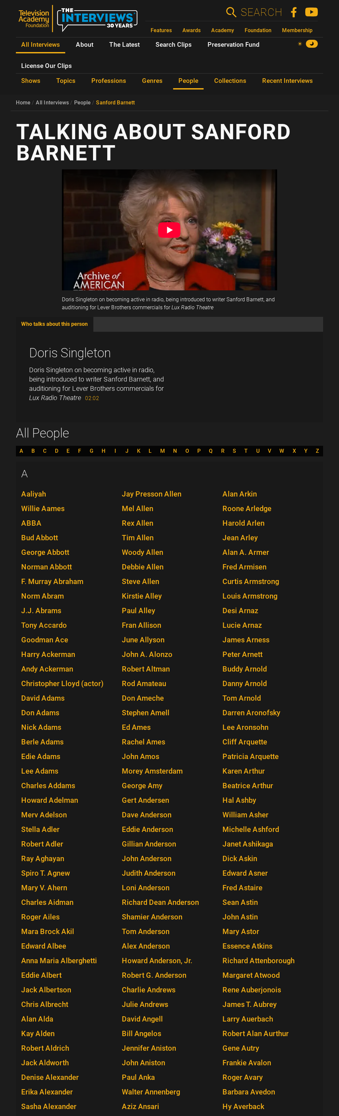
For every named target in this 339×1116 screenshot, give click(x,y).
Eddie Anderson (147, 829)
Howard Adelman (49, 800)
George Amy (142, 786)
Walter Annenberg (151, 1092)
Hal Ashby (239, 800)
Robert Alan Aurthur (255, 1033)
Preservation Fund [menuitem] (234, 44)
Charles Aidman (47, 902)
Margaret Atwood (251, 975)
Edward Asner (245, 873)
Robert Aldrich (45, 1048)
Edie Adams (40, 756)
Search (261, 12)
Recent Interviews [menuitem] (287, 81)
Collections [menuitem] (230, 81)
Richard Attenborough (258, 961)
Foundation (258, 30)
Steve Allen (140, 581)
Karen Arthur (243, 771)
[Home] (80, 21)
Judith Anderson (148, 873)
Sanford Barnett (115, 102)
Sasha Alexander (48, 1106)
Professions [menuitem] (108, 81)
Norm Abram (42, 596)
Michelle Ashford (250, 829)
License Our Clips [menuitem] (46, 66)
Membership (297, 30)
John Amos (140, 756)
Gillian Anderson (149, 844)
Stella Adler (40, 829)
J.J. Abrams (41, 611)
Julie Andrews (145, 1004)
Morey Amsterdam (152, 771)
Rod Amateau (144, 683)
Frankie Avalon (246, 1063)
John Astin (240, 917)
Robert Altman (146, 669)
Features (161, 30)
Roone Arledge (246, 508)
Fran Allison (141, 625)
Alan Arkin (239, 494)
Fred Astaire (242, 888)
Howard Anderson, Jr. (157, 961)
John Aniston (143, 1063)
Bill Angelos (141, 1033)
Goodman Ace (44, 640)
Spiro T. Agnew (45, 873)
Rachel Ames (143, 742)
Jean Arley (240, 538)
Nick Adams (41, 727)
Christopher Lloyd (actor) (62, 683)
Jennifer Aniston (149, 1048)
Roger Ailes (40, 917)
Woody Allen (142, 552)
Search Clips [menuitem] (174, 44)
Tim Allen (138, 538)
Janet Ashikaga (247, 844)
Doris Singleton (70, 353)
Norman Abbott (46, 567)
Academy (222, 30)
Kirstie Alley (142, 596)
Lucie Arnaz (242, 625)
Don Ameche (143, 698)
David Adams (43, 698)
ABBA (31, 523)
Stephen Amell (146, 713)
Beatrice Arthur (247, 786)
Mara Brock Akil (47, 931)
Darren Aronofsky (251, 713)
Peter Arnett (242, 654)
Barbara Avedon (248, 1092)
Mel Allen (137, 508)
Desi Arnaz (240, 611)
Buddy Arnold (244, 669)
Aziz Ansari (140, 1106)
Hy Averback (243, 1106)
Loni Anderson (146, 888)
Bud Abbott (39, 538)
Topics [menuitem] (65, 81)
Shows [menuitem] (30, 81)
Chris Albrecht (44, 1004)
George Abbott (45, 552)
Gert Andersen (145, 800)
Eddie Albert (41, 975)
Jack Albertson (46, 990)
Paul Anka (138, 1077)
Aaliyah (33, 494)
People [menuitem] (188, 81)
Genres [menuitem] (152, 81)
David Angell (142, 1019)
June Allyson (143, 640)
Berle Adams (42, 742)
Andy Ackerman (47, 669)
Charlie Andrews (148, 990)
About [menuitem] (84, 44)
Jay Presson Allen (151, 494)
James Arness (245, 640)
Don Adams (40, 713)
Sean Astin (240, 902)
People (82, 102)
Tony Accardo (44, 625)
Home (23, 102)
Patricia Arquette (250, 756)
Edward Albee (43, 946)
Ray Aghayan (42, 858)
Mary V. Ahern (44, 888)
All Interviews (52, 102)
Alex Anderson (146, 946)
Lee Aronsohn (245, 727)
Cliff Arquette (244, 742)
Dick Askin (239, 858)
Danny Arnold (244, 683)
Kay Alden (38, 1033)
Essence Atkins (247, 946)
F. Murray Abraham (52, 581)
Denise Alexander (50, 1077)
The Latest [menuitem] (124, 44)
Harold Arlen (243, 523)
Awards (191, 30)
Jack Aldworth (45, 1063)
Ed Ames (136, 727)
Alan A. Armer (245, 552)
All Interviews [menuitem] (40, 44)
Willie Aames (43, 508)
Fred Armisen (244, 567)
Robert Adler (42, 844)
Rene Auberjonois (251, 990)
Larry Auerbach (247, 1019)
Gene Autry (240, 1048)
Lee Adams (39, 771)
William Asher (245, 815)
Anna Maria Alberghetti (59, 961)
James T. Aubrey (249, 1004)
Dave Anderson (146, 815)
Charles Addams (48, 786)
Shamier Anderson (152, 917)
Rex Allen (137, 523)
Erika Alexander (47, 1092)
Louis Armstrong (249, 596)
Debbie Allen (143, 567)
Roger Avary (242, 1077)
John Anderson (146, 858)
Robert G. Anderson (154, 975)
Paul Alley (138, 611)
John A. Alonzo (147, 654)
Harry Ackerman (48, 654)
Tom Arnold (241, 698)
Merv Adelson (44, 815)
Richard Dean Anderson (160, 902)
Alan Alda (37, 1019)
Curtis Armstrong (250, 581)
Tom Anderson (146, 931)
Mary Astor (240, 931)
